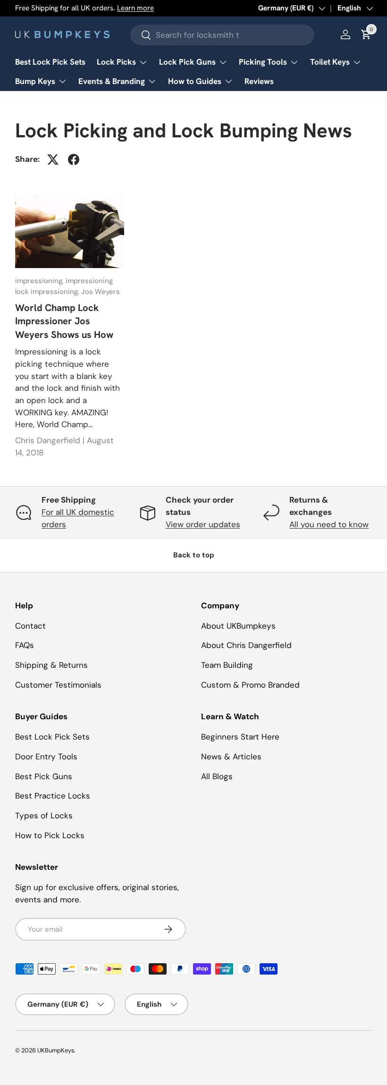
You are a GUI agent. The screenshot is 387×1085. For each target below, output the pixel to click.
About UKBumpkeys (238, 626)
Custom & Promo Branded (250, 685)
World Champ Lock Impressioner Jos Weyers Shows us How (64, 321)
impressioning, (40, 281)
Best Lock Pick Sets (50, 62)
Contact (30, 626)
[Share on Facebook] (73, 159)
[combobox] (222, 35)
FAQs (24, 645)
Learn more (135, 8)
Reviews (259, 81)
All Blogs (217, 776)
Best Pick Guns (43, 776)
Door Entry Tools (46, 756)
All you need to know (329, 524)
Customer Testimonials (58, 685)
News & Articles (231, 756)
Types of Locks (44, 815)
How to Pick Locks (49, 835)
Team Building (227, 665)
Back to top (193, 555)
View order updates (203, 524)
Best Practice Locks (52, 796)
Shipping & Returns (51, 665)
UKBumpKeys (55, 1050)
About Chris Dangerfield (246, 645)
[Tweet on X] (52, 159)
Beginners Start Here (240, 737)
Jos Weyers (100, 291)
